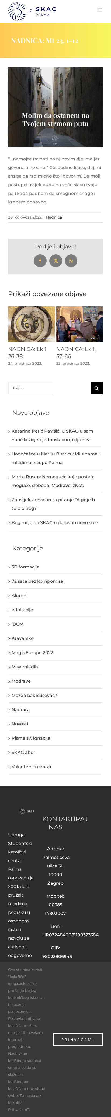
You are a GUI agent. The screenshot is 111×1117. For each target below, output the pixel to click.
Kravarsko (23, 638)
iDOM (18, 624)
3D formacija (26, 567)
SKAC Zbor (23, 752)
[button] (12, 336)
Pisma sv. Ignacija (31, 738)
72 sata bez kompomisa (37, 581)
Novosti (20, 723)
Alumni (19, 595)
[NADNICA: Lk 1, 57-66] (79, 308)
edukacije (22, 609)
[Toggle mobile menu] (100, 10)
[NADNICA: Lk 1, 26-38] (31, 308)
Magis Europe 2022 (32, 652)
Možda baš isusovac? (34, 695)
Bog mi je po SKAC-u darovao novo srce (55, 522)
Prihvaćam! (78, 1039)
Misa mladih (25, 666)
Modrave (21, 681)
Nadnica (54, 217)
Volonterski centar (32, 766)
